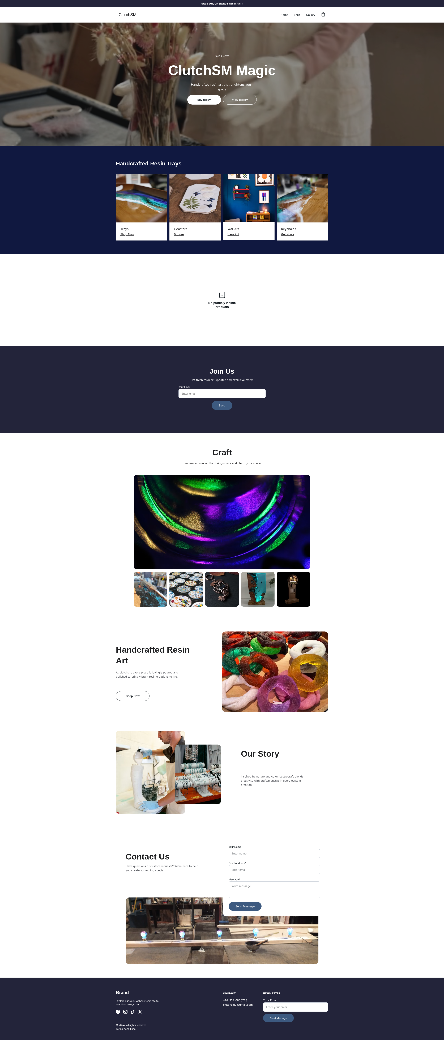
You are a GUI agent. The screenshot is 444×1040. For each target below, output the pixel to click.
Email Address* (237, 863)
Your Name (235, 846)
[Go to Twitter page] (140, 1012)
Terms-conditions (125, 1028)
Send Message (245, 906)
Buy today (204, 99)
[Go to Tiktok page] (133, 1012)
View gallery (240, 99)
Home (284, 14)
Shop (297, 14)
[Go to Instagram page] (125, 1012)
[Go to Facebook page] (118, 1012)
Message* (234, 879)
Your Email (184, 386)
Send (222, 405)
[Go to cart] (323, 14)
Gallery (310, 14)
